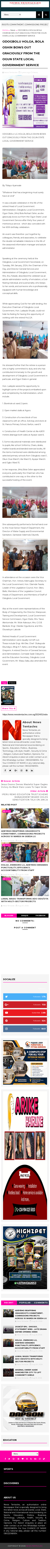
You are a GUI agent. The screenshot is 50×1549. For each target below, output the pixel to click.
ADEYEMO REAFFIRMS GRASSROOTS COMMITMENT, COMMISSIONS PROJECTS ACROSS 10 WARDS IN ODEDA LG (23, 834)
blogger (9, 916)
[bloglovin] (22, 1458)
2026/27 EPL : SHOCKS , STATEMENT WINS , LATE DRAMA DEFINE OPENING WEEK (31, 1329)
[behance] (35, 1458)
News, (35, 72)
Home (5, 30)
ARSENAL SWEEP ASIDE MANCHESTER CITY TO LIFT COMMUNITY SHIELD (28, 1372)
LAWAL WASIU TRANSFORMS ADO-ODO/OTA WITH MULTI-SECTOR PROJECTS (24, 900)
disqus (24, 916)
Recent (9, 1302)
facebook (40, 916)
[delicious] (43, 1458)
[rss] (31, 1458)
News (12, 30)
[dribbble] (26, 1458)
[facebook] (5, 1458)
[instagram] (39, 1458)
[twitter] (9, 1458)
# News (12, 683)
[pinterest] (18, 1458)
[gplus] (14, 1458)
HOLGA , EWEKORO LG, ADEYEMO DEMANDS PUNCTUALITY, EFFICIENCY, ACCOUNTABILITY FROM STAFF (24, 868)
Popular (25, 1302)
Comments (41, 1302)
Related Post (9, 805)
